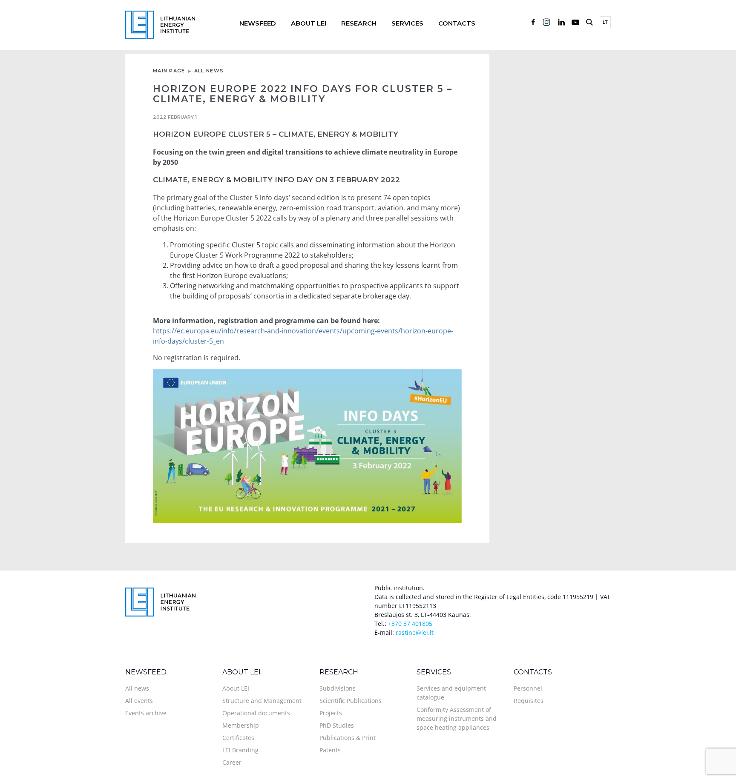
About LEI (308, 23)
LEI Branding (240, 750)
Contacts (456, 23)
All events (139, 701)
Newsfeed (257, 23)
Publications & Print (347, 738)
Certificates (238, 738)
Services (407, 23)
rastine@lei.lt (415, 632)
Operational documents (256, 713)
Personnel (528, 688)
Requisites (528, 701)
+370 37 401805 (410, 623)
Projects (330, 713)
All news (209, 71)
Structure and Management (262, 701)
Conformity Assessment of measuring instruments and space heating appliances (457, 718)
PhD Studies (336, 725)
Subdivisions (337, 688)
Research (359, 23)
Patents (330, 750)
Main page (169, 71)
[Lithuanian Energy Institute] (160, 24)
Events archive (146, 713)
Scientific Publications (350, 701)
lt (605, 22)
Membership (240, 725)
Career (232, 762)
